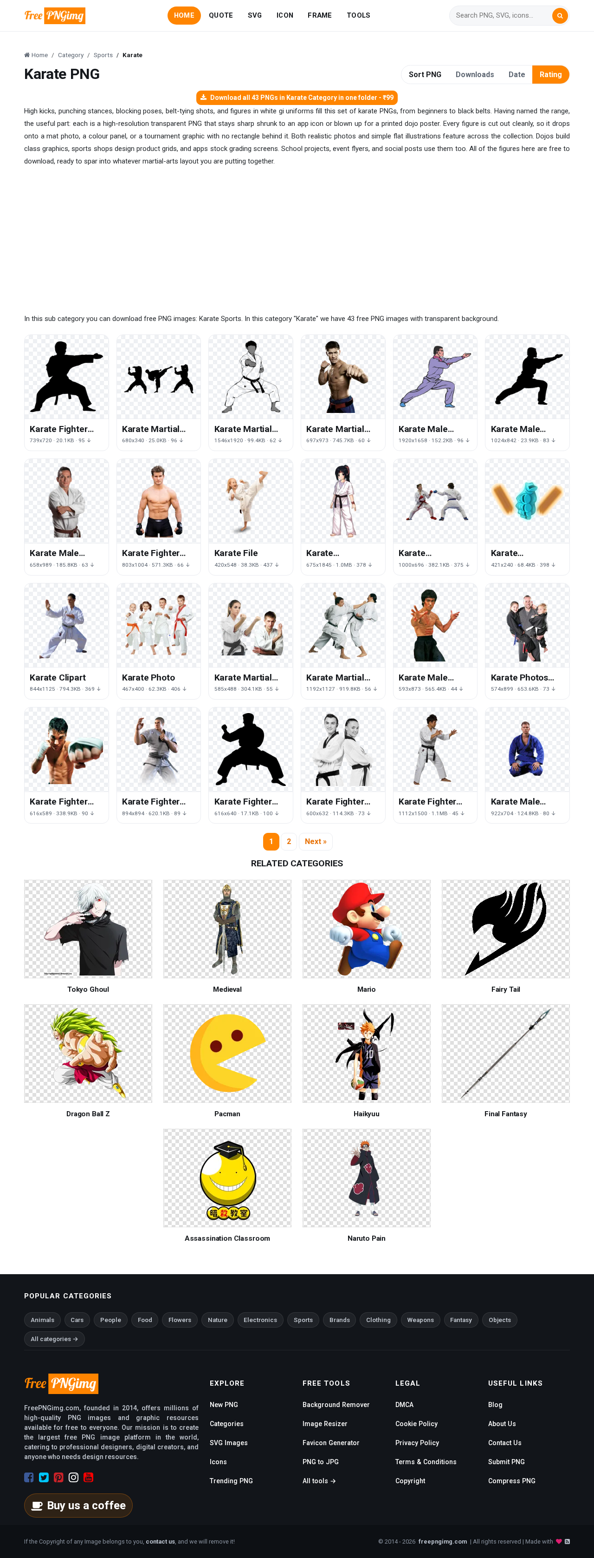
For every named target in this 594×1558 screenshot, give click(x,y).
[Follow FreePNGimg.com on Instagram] (73, 1477)
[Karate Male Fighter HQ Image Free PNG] (436, 625)
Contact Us (505, 1443)
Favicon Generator (331, 1443)
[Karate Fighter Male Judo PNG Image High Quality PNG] (159, 749)
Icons (218, 1462)
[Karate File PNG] (251, 501)
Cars (77, 1319)
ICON (285, 15)
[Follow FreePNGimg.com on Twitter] (44, 1477)
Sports (303, 1319)
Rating (551, 74)
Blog (495, 1404)
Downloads (475, 74)
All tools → (319, 1481)
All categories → (54, 1338)
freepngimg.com (443, 1541)
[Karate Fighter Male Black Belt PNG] (67, 377)
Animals (42, 1319)
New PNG (224, 1404)
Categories (227, 1424)
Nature (217, 1319)
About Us (502, 1424)
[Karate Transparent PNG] (436, 501)
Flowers (179, 1319)
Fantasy (461, 1319)
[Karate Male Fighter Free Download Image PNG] (527, 749)
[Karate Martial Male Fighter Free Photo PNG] (343, 625)
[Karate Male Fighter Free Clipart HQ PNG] (67, 501)
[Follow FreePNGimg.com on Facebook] (29, 1477)
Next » (316, 841)
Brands (339, 1319)
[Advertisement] (297, 240)
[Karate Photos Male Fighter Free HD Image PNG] (527, 625)
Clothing (378, 1319)
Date (517, 74)
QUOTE (221, 15)
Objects (500, 1319)
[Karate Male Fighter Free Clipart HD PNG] (436, 377)
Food (145, 1319)
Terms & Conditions (426, 1462)
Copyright (410, 1481)
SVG (255, 15)
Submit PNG (506, 1462)
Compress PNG (512, 1481)
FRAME (320, 15)
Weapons (420, 1319)
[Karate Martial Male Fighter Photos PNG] (251, 625)
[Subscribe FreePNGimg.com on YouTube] (88, 1477)
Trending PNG (231, 1481)
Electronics (260, 1319)
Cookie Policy (416, 1424)
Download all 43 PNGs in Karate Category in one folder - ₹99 (302, 97)
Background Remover (336, 1404)
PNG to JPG (321, 1462)
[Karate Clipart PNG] (67, 625)
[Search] (560, 16)
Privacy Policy (417, 1443)
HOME (184, 15)
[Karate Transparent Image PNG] (343, 501)
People (110, 1319)
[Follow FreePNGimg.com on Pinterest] (59, 1477)
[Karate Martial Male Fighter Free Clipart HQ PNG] (343, 377)
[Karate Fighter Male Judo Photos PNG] (67, 749)
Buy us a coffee (86, 1505)
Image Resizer (325, 1424)
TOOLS (358, 15)
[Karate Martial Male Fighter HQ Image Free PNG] (159, 377)
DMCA (404, 1404)
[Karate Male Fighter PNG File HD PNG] (527, 377)
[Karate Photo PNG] (159, 625)
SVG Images (229, 1443)
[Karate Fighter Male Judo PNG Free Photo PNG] (159, 501)
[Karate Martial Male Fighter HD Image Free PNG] (251, 377)
